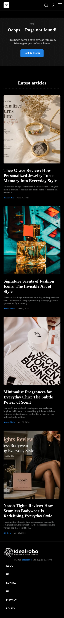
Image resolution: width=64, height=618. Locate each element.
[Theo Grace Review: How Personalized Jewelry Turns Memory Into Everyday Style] (32, 129)
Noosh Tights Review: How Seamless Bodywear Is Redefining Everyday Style (28, 510)
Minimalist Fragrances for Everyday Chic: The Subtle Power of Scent (28, 397)
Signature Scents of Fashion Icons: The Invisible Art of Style (29, 286)
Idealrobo (27, 559)
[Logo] (6, 5)
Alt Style (7, 533)
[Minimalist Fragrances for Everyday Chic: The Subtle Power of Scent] (32, 351)
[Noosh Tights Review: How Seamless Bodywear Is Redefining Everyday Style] (32, 465)
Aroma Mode (9, 308)
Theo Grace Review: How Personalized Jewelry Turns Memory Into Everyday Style (30, 175)
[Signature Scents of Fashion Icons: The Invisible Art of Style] (32, 240)
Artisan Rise (9, 198)
